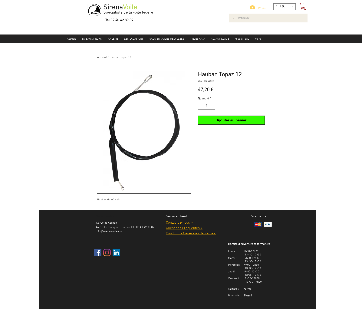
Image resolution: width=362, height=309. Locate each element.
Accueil (102, 57)
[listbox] (284, 6)
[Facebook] (97, 252)
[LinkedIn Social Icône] (116, 252)
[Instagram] (107, 252)
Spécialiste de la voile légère (128, 12)
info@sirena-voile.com (109, 231)
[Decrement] (201, 105)
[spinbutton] (206, 105)
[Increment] (212, 105)
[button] (284, 6)
